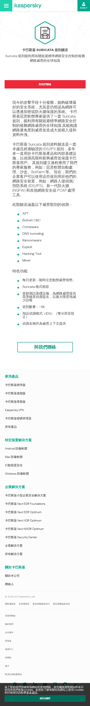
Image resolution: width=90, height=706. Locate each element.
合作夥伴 (9, 632)
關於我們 (9, 624)
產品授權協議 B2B (61, 604)
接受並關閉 (45, 698)
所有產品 (11, 426)
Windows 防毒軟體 (17, 473)
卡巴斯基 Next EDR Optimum (23, 512)
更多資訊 (31, 692)
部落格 (8, 641)
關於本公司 (12, 575)
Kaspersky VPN (14, 410)
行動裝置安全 (14, 465)
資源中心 (9, 649)
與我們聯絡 (45, 347)
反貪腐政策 (24, 604)
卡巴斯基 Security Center (21, 537)
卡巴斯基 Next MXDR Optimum (24, 528)
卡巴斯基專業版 (15, 401)
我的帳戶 (83, 8)
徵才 (7, 666)
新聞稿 (8, 657)
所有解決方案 (14, 554)
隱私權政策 (10, 604)
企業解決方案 (15, 487)
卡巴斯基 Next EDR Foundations (25, 503)
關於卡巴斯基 (15, 567)
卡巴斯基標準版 (15, 385)
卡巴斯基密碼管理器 (18, 418)
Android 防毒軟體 (16, 448)
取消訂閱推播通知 (13, 674)
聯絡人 (9, 584)
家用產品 (11, 376)
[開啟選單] (6, 5)
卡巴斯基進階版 (15, 393)
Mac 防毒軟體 (14, 457)
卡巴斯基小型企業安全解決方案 (25, 495)
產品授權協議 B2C (41, 604)
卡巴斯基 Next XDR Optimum (23, 520)
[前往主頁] (28, 5)
